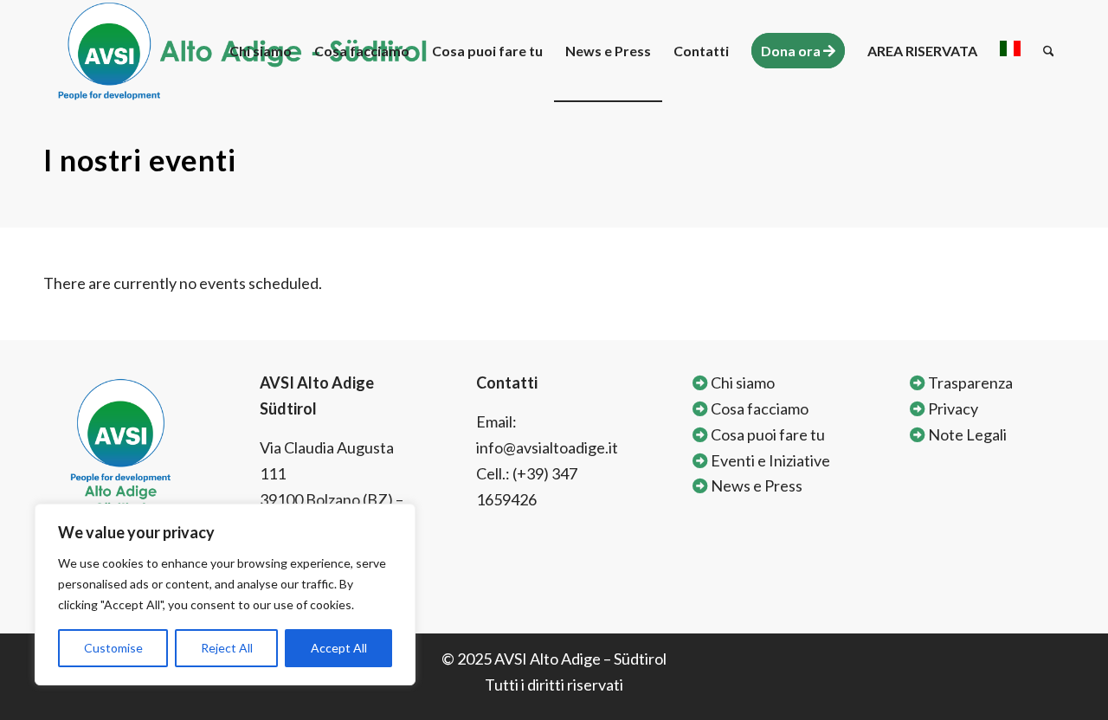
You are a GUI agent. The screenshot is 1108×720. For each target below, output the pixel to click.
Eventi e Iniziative (769, 460)
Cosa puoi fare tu (766, 434)
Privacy (951, 408)
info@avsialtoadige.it (547, 447)
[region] (225, 594)
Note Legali (966, 434)
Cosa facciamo (758, 408)
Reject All (227, 647)
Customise (113, 647)
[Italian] (1010, 51)
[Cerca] (1049, 51)
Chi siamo (741, 382)
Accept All (339, 647)
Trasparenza (969, 382)
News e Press (755, 485)
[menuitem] (260, 51)
